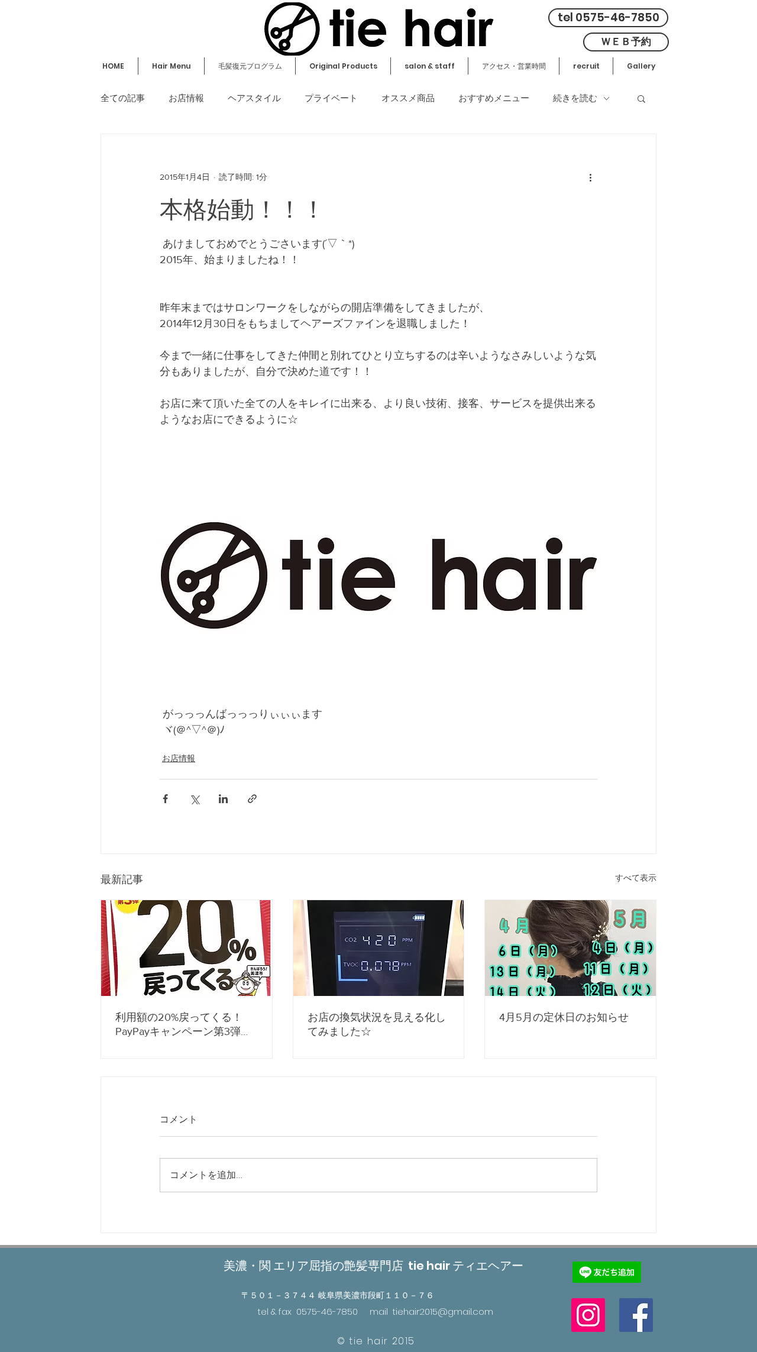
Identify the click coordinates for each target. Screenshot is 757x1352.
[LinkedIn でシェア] (223, 798)
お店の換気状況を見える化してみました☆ (377, 1024)
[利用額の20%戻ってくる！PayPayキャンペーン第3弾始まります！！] (186, 948)
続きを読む (575, 98)
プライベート (331, 98)
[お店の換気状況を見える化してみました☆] (378, 948)
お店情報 (186, 98)
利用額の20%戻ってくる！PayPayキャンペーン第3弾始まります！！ (183, 1025)
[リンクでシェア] (252, 798)
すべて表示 (635, 877)
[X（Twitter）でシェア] (194, 798)
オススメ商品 (408, 98)
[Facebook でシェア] (165, 798)
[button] (641, 98)
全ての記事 (123, 98)
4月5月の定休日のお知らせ (564, 1017)
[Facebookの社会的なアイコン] (636, 1315)
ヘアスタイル (254, 98)
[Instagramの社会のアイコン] (588, 1315)
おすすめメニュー (493, 98)
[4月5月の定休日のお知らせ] (570, 948)
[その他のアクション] (590, 177)
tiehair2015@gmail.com (443, 1311)
